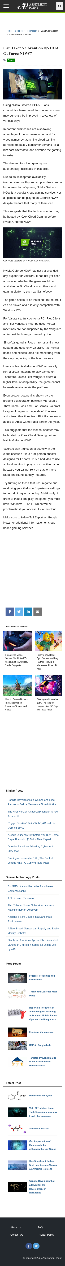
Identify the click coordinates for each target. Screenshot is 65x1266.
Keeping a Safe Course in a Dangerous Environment (30, 919)
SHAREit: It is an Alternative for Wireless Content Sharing (31, 888)
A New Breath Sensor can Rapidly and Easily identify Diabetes (33, 930)
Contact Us (16, 1234)
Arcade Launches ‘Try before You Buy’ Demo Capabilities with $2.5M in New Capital (33, 837)
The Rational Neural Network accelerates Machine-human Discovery (31, 907)
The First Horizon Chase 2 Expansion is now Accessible (33, 814)
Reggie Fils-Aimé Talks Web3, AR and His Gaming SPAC (31, 825)
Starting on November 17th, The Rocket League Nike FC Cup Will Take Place (30, 860)
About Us (15, 1227)
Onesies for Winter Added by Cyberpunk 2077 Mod (30, 848)
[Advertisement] (32, 570)
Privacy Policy (46, 1234)
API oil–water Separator (21, 898)
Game (11, 60)
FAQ (40, 1227)
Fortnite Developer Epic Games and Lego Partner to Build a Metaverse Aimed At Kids (32, 802)
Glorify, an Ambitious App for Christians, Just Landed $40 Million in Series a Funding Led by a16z (33, 945)
